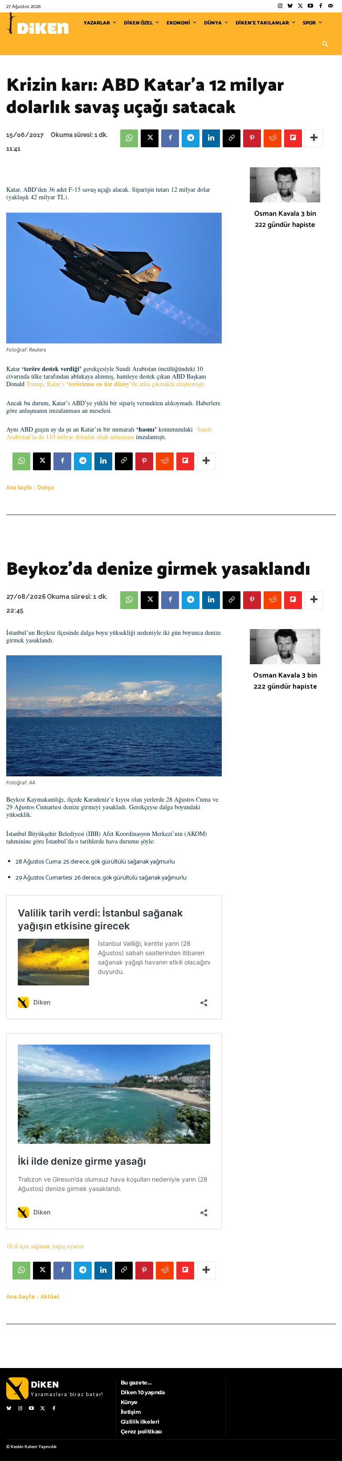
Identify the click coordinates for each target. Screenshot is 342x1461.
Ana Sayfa (19, 487)
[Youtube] (310, 6)
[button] (325, 44)
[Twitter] (300, 6)
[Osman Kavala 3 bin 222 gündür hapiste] (285, 184)
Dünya (45, 487)
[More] (314, 138)
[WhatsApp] (129, 138)
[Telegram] (191, 138)
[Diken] (37, 23)
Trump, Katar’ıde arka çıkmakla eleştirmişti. (116, 383)
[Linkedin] (211, 138)
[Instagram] (280, 6)
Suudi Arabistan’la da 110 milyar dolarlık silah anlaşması (109, 433)
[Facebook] (320, 6)
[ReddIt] (272, 138)
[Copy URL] (231, 138)
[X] (150, 138)
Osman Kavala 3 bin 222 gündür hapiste (285, 219)
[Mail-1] (331, 6)
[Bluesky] (290, 6)
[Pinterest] (252, 138)
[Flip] (293, 138)
